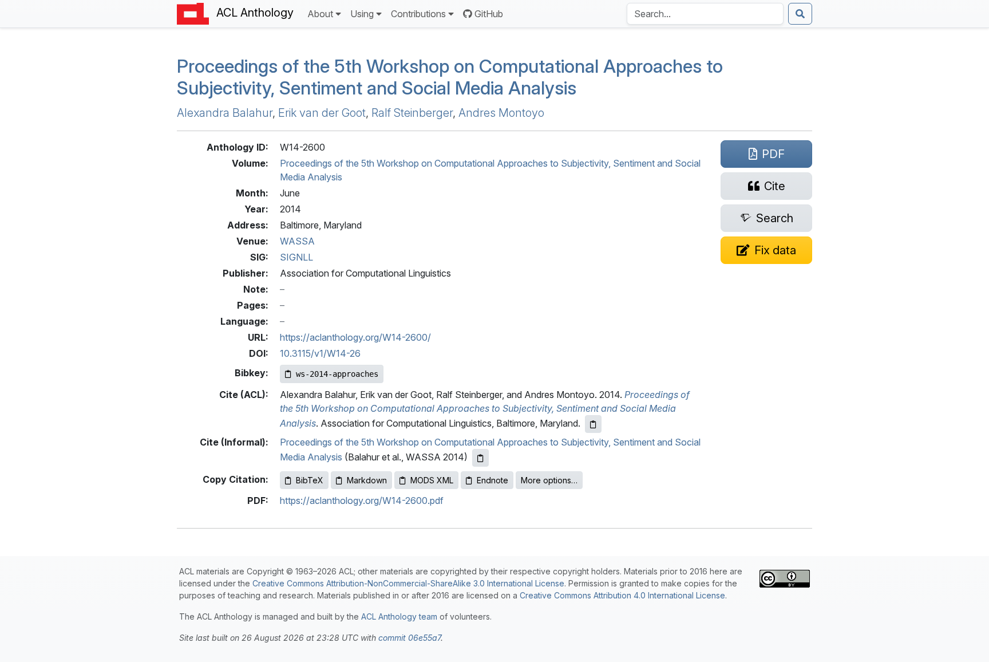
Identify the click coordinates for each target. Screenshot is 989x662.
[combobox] (705, 14)
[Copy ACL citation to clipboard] (593, 424)
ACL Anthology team (399, 616)
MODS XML (431, 480)
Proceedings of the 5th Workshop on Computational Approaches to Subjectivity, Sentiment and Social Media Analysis (450, 77)
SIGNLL (296, 257)
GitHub (488, 13)
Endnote (492, 480)
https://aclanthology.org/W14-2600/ (355, 337)
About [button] (320, 13)
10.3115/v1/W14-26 (320, 353)
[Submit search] (800, 14)
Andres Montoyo (501, 113)
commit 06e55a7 (409, 638)
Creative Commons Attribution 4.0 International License (622, 595)
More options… (549, 480)
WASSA (297, 241)
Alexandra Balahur (224, 113)
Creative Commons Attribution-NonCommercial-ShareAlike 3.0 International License (408, 583)
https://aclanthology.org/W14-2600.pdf (362, 500)
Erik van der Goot (322, 113)
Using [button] (362, 13)
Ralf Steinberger (412, 113)
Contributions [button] (418, 13)
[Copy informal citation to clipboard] (480, 458)
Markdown (367, 480)
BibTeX (309, 480)
